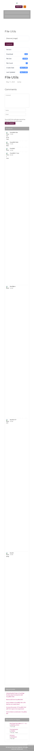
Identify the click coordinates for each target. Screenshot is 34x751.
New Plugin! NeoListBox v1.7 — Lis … (18, 723)
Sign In (11, 6)
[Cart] (24, 6)
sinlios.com (20, 749)
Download (9, 44)
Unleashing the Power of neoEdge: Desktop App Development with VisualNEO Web (15, 694)
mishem (13, 731)
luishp (19, 82)
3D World (12, 735)
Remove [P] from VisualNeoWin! (14, 699)
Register (19, 6)
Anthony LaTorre (15, 725)
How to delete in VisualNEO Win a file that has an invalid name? (16, 703)
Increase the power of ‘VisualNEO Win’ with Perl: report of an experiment (16, 708)
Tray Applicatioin (14, 729)
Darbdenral (14, 737)
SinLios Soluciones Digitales (15, 747)
